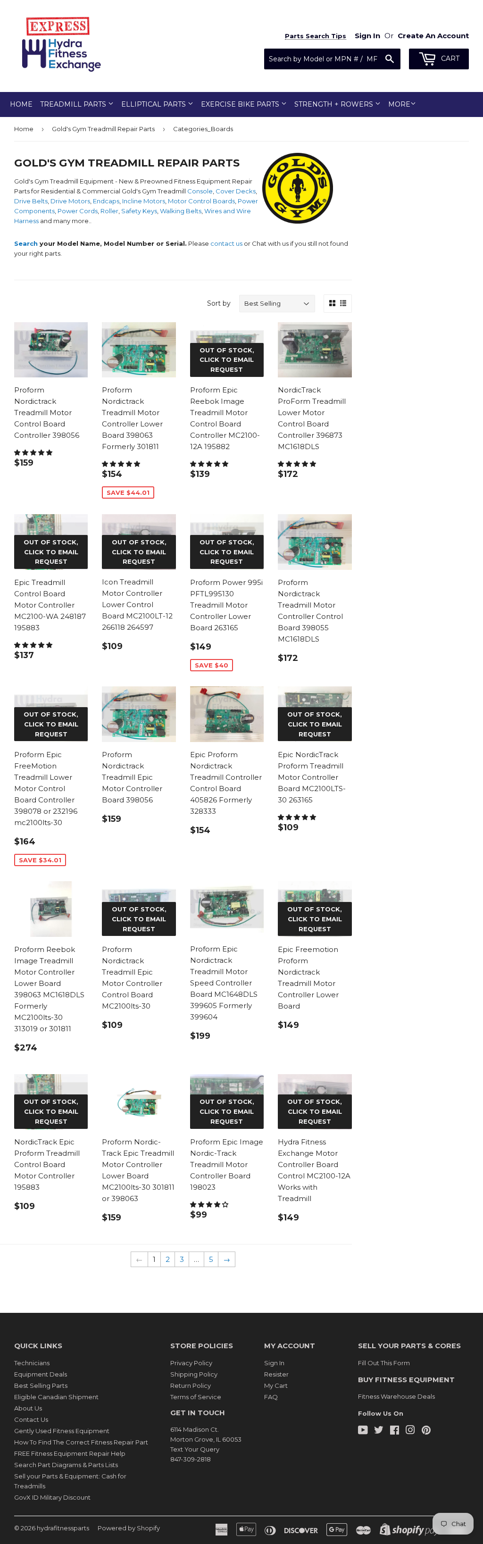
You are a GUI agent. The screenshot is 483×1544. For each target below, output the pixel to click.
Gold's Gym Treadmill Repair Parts (103, 129)
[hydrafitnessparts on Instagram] (410, 1431)
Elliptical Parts (154, 104)
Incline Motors (143, 201)
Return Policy (190, 1385)
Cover (225, 191)
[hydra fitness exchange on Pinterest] (426, 1431)
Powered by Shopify (129, 1528)
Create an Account (433, 35)
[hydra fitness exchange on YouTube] (363, 1431)
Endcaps (106, 201)
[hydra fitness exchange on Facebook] (395, 1431)
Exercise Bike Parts (241, 104)
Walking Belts (180, 211)
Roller (109, 211)
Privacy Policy (191, 1363)
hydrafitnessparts (63, 1528)
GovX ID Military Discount (52, 1497)
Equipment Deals (40, 1374)
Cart (449, 58)
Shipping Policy (193, 1374)
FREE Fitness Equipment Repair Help (69, 1453)
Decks (246, 191)
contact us (226, 243)
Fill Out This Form (384, 1363)
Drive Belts (31, 201)
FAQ (271, 1397)
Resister (276, 1374)
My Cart (276, 1385)
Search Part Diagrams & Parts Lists (66, 1465)
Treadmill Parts (74, 104)
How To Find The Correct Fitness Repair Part (81, 1442)
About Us (28, 1408)
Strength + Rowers (334, 104)
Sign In (274, 1363)
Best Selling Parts (40, 1385)
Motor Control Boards (201, 201)
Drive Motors (70, 201)
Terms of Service (195, 1397)
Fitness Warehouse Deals (396, 1396)
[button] (34, 452)
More (399, 104)
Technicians (32, 1363)
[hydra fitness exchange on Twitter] (378, 1431)
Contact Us (31, 1419)
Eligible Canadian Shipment (56, 1397)
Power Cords (78, 211)
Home (21, 104)
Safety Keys (139, 211)
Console (200, 191)
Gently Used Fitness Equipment (61, 1431)
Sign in (367, 35)
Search (26, 243)
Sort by (219, 303)
